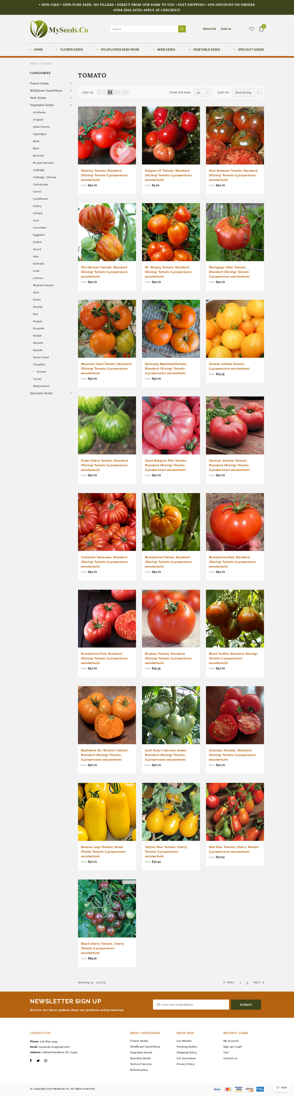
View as (87, 92)
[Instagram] (45, 1060)
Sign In (226, 28)
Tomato (47, 63)
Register (210, 28)
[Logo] (59, 29)
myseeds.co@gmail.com (54, 1046)
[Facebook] (30, 1060)
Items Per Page (180, 92)
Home (34, 63)
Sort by (223, 92)
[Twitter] (38, 1060)
